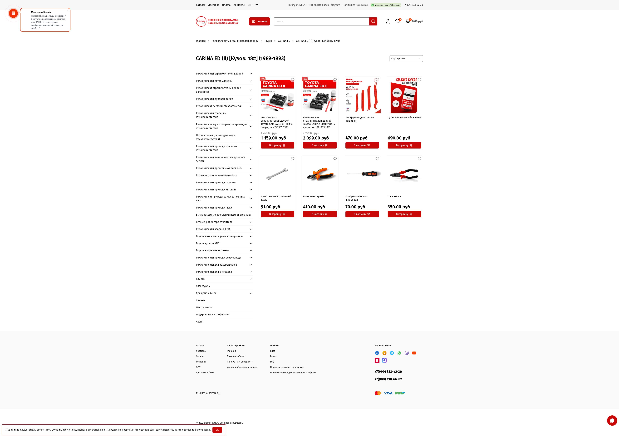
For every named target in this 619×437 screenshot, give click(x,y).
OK (217, 429)
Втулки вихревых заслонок (212, 250)
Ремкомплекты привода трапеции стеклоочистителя (216, 148)
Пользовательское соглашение (287, 367)
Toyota (268, 40)
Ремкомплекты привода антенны (216, 189)
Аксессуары (203, 286)
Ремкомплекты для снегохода (214, 271)
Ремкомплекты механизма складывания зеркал (220, 159)
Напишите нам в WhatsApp (387, 5)
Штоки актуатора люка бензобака (216, 175)
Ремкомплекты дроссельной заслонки (219, 168)
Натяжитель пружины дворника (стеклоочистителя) (215, 137)
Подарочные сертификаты (212, 314)
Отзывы (274, 345)
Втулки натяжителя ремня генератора (219, 236)
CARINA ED (284, 40)
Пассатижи (394, 196)
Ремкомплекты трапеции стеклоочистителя (211, 115)
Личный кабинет (236, 356)
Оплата (226, 4)
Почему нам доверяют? (240, 361)
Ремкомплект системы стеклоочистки (219, 106)
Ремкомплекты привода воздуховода (218, 257)
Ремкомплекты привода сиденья (216, 182)
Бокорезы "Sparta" (314, 196)
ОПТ (250, 4)
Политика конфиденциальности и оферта (293, 372)
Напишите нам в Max (355, 4)
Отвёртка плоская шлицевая (356, 198)
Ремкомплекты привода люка (214, 207)
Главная (201, 40)
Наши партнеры (236, 345)
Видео (273, 356)
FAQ (272, 361)
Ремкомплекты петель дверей (214, 80)
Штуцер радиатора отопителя (214, 221)
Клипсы (200, 278)
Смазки (200, 300)
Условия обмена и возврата (242, 367)
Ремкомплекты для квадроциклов (216, 264)
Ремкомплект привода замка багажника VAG (220, 198)
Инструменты (204, 307)
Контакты (239, 4)
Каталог (200, 4)
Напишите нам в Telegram (324, 4)
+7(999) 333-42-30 (413, 4)
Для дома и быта (206, 293)
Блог (272, 351)
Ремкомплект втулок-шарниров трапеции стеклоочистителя (221, 126)
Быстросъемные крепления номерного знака (223, 214)
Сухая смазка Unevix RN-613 (404, 117)
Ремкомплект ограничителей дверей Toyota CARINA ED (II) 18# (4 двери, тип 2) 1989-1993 (319, 122)
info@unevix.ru (297, 4)
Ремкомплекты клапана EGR (213, 229)
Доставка (213, 4)
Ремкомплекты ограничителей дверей (235, 40)
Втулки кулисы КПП (208, 243)
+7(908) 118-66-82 (388, 379)
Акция (199, 321)
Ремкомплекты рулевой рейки (214, 98)
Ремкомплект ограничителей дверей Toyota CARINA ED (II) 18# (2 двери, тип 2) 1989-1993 (277, 122)
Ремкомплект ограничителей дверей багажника (218, 89)
